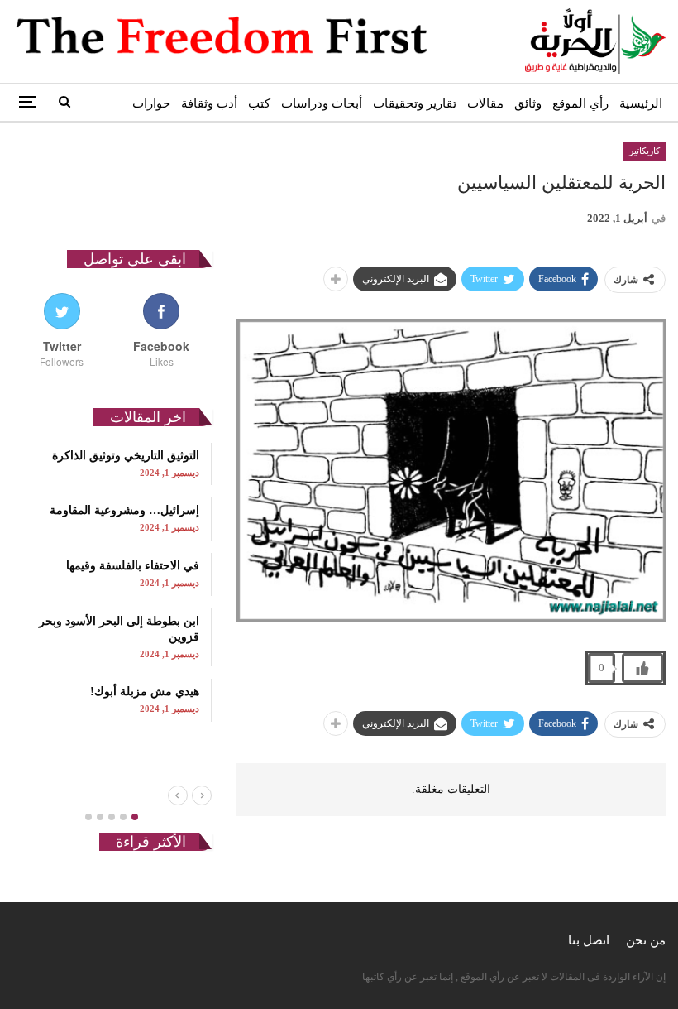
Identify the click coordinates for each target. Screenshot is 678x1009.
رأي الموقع (580, 103)
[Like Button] (642, 668)
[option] (112, 582)
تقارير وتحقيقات (414, 103)
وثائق (528, 103)
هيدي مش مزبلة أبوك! (144, 691)
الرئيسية (640, 103)
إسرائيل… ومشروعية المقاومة (124, 510)
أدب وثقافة (209, 103)
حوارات (151, 103)
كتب (259, 103)
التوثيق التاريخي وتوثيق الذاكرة (125, 455)
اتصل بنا (588, 940)
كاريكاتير (644, 151)
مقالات (485, 103)
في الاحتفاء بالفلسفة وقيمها (132, 566)
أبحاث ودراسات (321, 103)
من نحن (646, 940)
